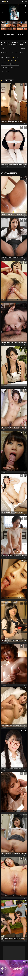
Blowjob (8, 57)
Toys (12, 67)
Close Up (16, 57)
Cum (4, 60)
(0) (4, 48)
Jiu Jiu (7, 71)
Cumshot (11, 60)
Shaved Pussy (6, 64)
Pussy (18, 60)
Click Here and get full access (14, 34)
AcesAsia (5, 2)
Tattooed (5, 67)
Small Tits (15, 64)
